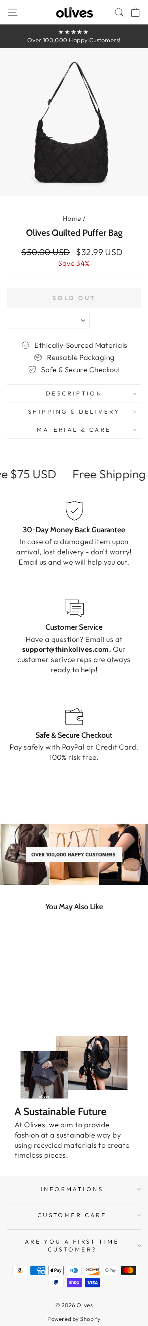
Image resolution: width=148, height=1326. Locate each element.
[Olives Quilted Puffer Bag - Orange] (50, 1010)
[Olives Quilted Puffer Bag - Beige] (41, 1010)
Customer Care (72, 1215)
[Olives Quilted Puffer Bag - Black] (14, 1010)
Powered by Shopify (73, 1318)
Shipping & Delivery (74, 411)
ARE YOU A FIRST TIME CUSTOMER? (72, 1245)
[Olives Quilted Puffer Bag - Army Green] (23, 1010)
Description (74, 393)
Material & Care (74, 429)
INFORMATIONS (72, 1189)
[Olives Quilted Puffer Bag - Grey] (32, 1010)
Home (72, 218)
